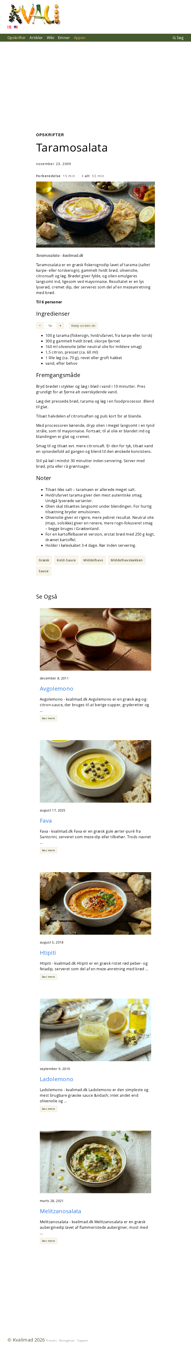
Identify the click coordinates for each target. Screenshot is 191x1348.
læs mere (48, 718)
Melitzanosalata (60, 1211)
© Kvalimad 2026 (26, 1339)
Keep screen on (83, 325)
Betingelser (67, 1340)
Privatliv (51, 1340)
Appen (80, 38)
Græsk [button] (44, 560)
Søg (180, 38)
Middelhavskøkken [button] (127, 560)
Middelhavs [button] (93, 560)
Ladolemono (56, 1079)
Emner (64, 38)
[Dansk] (9, 27)
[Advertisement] (95, 83)
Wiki (50, 38)
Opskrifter (16, 38)
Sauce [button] (44, 571)
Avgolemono (56, 688)
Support (82, 1340)
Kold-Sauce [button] (66, 560)
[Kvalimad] (34, 14)
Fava (46, 820)
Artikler (36, 38)
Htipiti (48, 952)
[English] (16, 27)
